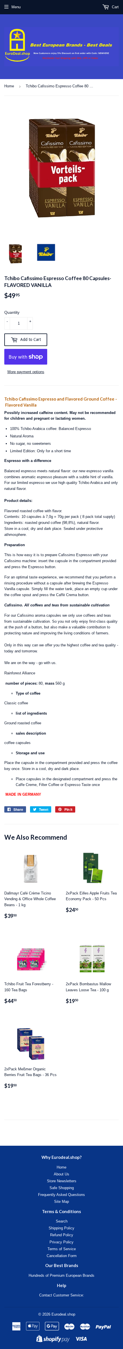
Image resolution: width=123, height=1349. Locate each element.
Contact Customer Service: (61, 1295)
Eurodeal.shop (63, 1314)
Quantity (11, 312)
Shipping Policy (61, 1228)
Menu (16, 7)
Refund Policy (61, 1235)
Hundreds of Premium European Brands (61, 1275)
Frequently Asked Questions (61, 1195)
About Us (61, 1174)
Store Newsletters (61, 1181)
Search (62, 1221)
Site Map (61, 1201)
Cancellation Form (62, 1256)
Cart (115, 7)
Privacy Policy (61, 1242)
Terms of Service (61, 1249)
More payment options (25, 372)
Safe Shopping (61, 1188)
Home (9, 86)
